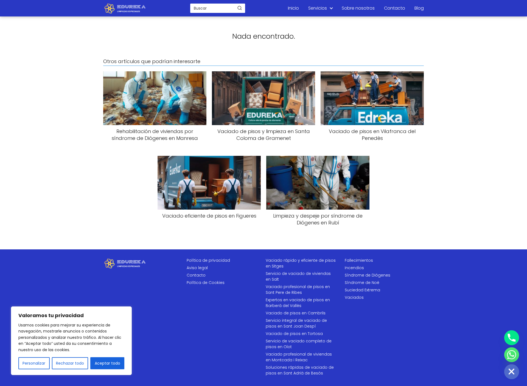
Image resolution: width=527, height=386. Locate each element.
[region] (71, 340)
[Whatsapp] (511, 354)
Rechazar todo (70, 363)
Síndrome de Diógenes (367, 275)
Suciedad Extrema (362, 290)
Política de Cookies (206, 282)
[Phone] (511, 337)
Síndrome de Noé (362, 282)
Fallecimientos (359, 260)
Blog (419, 8)
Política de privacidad (208, 260)
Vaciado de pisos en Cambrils (296, 313)
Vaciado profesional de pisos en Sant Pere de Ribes (298, 289)
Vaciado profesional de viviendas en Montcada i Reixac (299, 357)
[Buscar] (239, 8)
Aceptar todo (107, 363)
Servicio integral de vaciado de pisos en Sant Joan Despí (296, 323)
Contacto (394, 8)
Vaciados (354, 297)
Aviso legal (197, 268)
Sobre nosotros (358, 8)
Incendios (354, 268)
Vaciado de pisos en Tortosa (294, 333)
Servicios (317, 8)
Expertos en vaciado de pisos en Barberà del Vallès (298, 302)
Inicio (293, 8)
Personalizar (34, 363)
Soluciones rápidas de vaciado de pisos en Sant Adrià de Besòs (300, 370)
